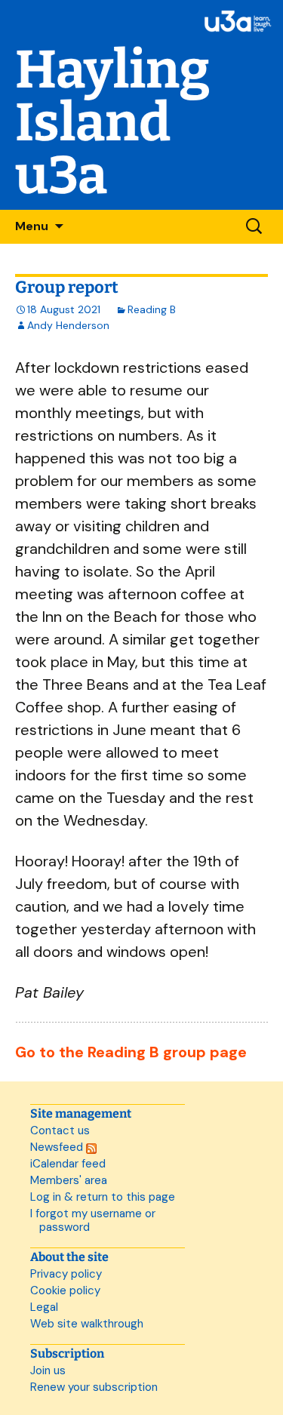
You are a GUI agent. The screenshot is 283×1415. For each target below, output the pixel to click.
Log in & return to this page (102, 1196)
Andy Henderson (68, 325)
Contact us (60, 1130)
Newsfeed (58, 1147)
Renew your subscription (94, 1387)
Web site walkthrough (86, 1323)
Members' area (68, 1180)
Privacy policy (66, 1273)
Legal (44, 1307)
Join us (48, 1370)
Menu (31, 226)
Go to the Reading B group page (131, 1052)
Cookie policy (65, 1290)
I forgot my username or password (92, 1220)
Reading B (152, 309)
